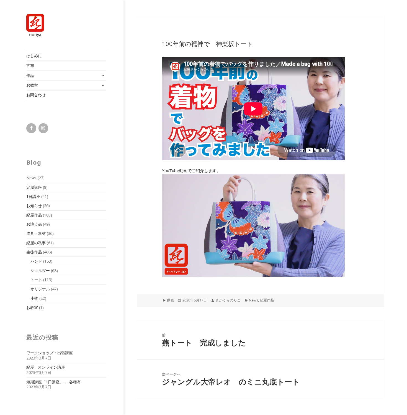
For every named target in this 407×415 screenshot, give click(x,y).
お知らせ (34, 205)
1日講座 (33, 196)
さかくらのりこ (228, 300)
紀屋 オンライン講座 (45, 367)
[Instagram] (43, 128)
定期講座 (34, 187)
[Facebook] (31, 128)
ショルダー (40, 270)
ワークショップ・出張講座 (49, 352)
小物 (34, 298)
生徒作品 (34, 252)
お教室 (32, 85)
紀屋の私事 (36, 242)
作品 (30, 75)
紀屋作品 (34, 215)
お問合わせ (36, 94)
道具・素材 (36, 233)
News (31, 177)
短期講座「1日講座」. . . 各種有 (53, 381)
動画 (170, 300)
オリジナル (40, 288)
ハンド (36, 261)
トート (36, 279)
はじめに (34, 55)
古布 (30, 65)
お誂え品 (34, 224)
